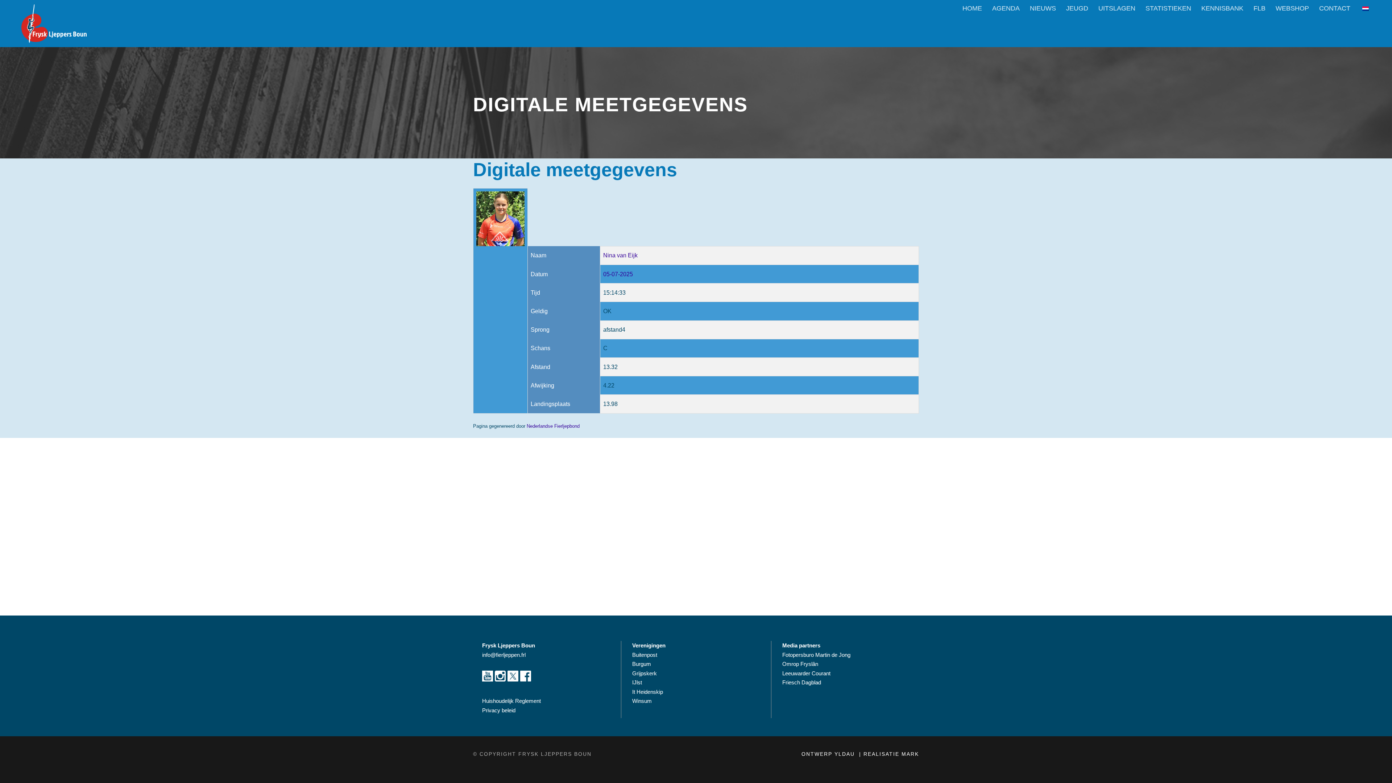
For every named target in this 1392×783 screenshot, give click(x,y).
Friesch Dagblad (802, 682)
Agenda (1006, 8)
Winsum (642, 701)
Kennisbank (1222, 8)
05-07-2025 (618, 274)
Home (972, 8)
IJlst (637, 682)
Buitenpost (644, 655)
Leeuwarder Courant (807, 673)
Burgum (641, 664)
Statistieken (1168, 8)
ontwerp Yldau (829, 754)
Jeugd (1077, 8)
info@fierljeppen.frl (504, 655)
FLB (1259, 8)
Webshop (1292, 8)
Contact (1334, 8)
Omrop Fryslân (801, 664)
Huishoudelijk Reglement (512, 701)
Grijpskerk (644, 673)
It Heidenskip (647, 692)
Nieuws (1043, 8)
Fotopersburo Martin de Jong (816, 655)
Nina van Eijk (620, 255)
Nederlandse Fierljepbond (553, 426)
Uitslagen (1116, 8)
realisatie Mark (891, 754)
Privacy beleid (498, 710)
